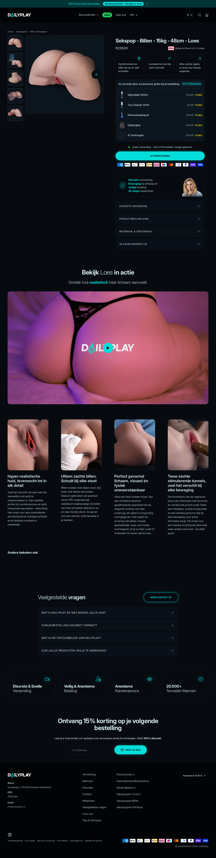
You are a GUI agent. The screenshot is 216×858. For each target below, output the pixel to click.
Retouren (87, 781)
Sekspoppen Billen (127, 800)
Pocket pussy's (125, 774)
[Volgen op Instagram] (10, 835)
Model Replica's (126, 787)
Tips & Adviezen (91, 820)
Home (10, 31)
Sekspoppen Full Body (130, 807)
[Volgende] (96, 74)
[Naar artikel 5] (15, 113)
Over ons (121, 14)
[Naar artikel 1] (15, 42)
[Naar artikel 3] (15, 78)
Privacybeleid (30, 841)
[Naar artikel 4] (15, 95)
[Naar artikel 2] (15, 60)
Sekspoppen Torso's (129, 794)
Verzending (89, 774)
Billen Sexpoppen (38, 31)
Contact (87, 794)
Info (132, 14)
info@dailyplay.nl (16, 806)
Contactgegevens (76, 841)
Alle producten (87, 14)
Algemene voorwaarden (46, 841)
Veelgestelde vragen (94, 807)
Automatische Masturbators (133, 781)
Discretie (87, 787)
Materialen (88, 800)
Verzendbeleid (62, 841)
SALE (107, 14)
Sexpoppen (21, 31)
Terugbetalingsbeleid (15, 841)
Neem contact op (161, 597)
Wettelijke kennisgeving (93, 841)
